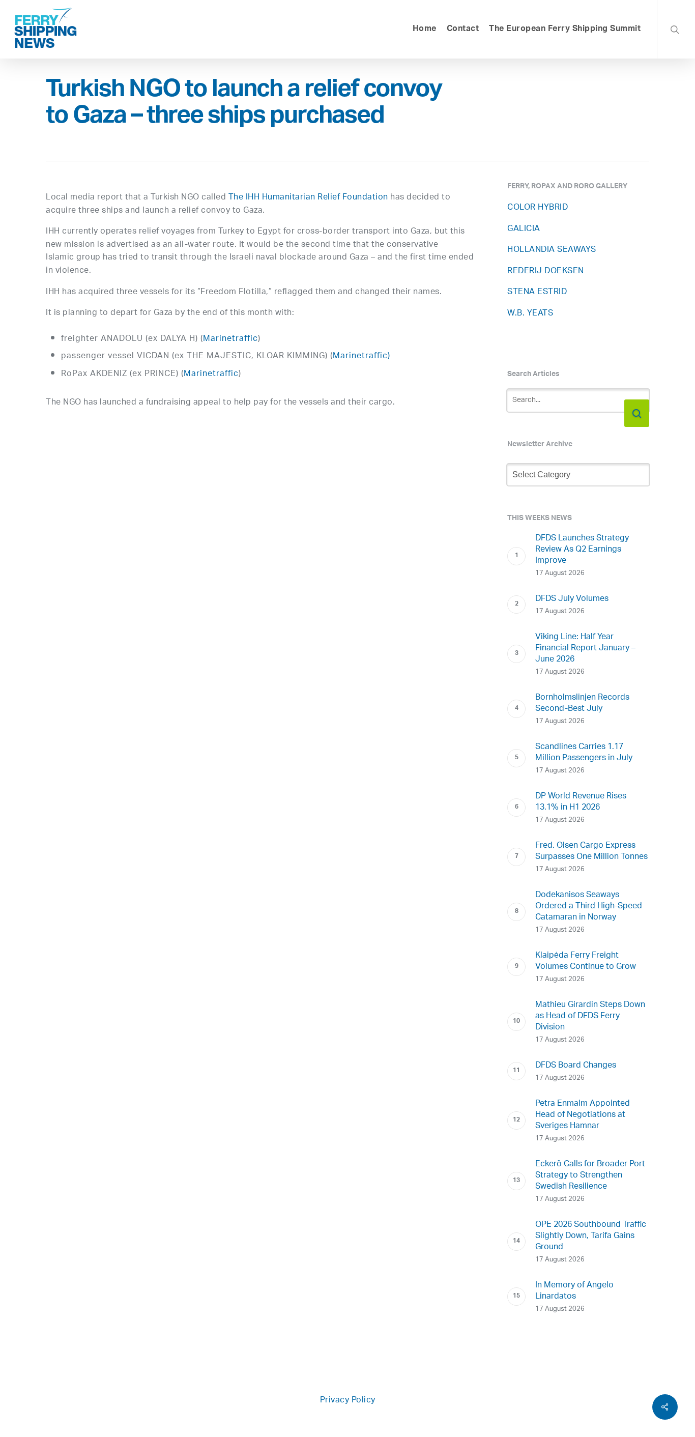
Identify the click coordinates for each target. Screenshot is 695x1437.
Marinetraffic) (361, 356)
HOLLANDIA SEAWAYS (551, 250)
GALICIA (523, 229)
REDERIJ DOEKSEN (545, 271)
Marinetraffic (230, 339)
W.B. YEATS (530, 313)
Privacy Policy (347, 1400)
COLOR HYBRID (537, 207)
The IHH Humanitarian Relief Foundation (308, 197)
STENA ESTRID (537, 292)
